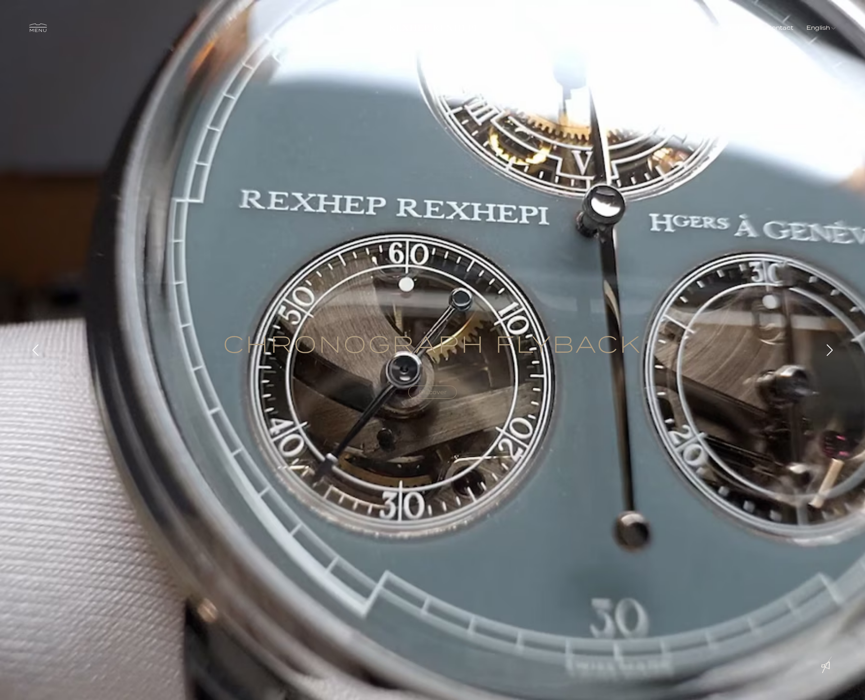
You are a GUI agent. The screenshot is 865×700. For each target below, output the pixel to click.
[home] (433, 27)
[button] (38, 28)
